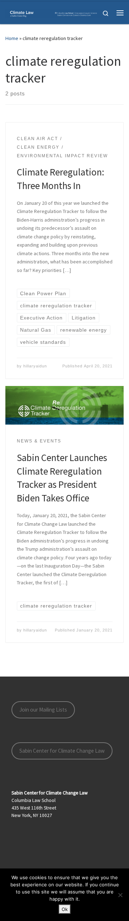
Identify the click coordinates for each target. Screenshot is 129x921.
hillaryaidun (35, 366)
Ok (65, 909)
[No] (120, 894)
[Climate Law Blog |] (53, 13)
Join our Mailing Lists (43, 709)
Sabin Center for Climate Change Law (62, 750)
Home (11, 38)
